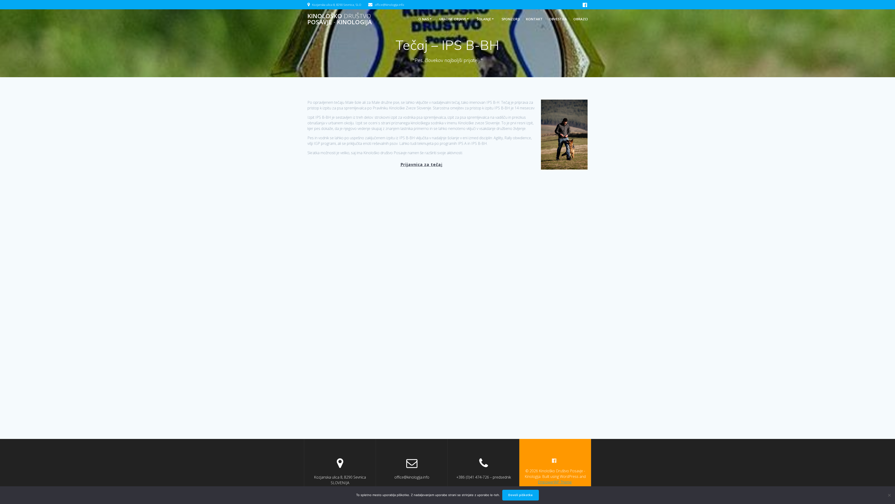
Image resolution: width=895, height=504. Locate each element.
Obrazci (580, 19)
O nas (423, 19)
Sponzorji (511, 19)
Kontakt (534, 19)
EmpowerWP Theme (555, 482)
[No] (889, 495)
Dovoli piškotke (520, 495)
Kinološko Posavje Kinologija (339, 19)
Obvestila (558, 19)
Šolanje (484, 19)
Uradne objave (452, 19)
